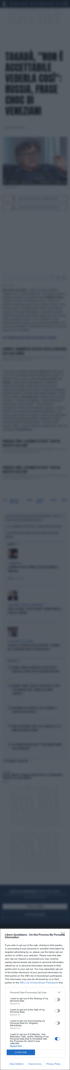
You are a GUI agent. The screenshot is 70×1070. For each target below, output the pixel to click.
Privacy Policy (53, 1064)
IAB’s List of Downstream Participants (39, 982)
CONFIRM (21, 1052)
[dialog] (35, 999)
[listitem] (35, 992)
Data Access (35, 1064)
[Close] (64, 935)
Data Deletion (17, 1064)
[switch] (57, 999)
